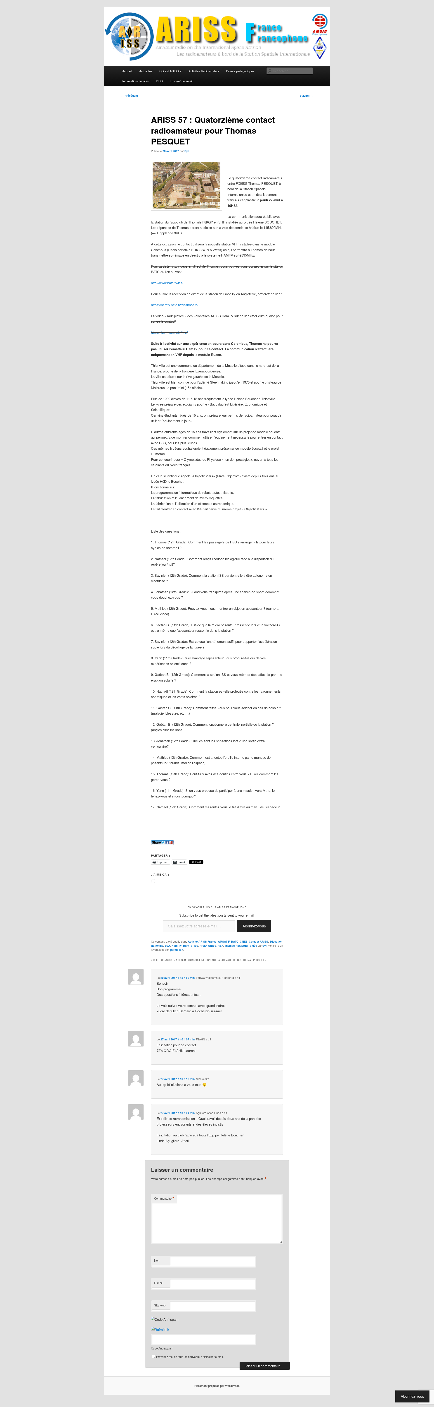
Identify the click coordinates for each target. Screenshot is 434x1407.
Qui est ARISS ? (170, 71)
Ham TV (177, 946)
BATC (234, 941)
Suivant (306, 96)
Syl (186, 151)
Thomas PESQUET (236, 946)
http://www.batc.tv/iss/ (167, 282)
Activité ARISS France (202, 941)
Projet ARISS (208, 946)
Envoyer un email (181, 81)
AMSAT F (224, 941)
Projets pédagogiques (240, 71)
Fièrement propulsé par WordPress (217, 1386)
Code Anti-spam (161, 1348)
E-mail (158, 1283)
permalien (176, 950)
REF (220, 946)
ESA (167, 946)
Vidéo (253, 946)
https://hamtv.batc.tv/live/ (169, 332)
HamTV (188, 946)
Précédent (129, 96)
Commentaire (164, 1198)
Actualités (145, 71)
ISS (196, 946)
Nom (157, 1260)
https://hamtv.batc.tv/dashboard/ (174, 304)
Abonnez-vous (254, 926)
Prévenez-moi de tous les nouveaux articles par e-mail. (190, 1357)
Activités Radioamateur (204, 71)
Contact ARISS (258, 941)
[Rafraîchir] (160, 1329)
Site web (159, 1305)
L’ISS (159, 81)
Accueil (127, 71)
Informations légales (135, 81)
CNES (244, 941)
